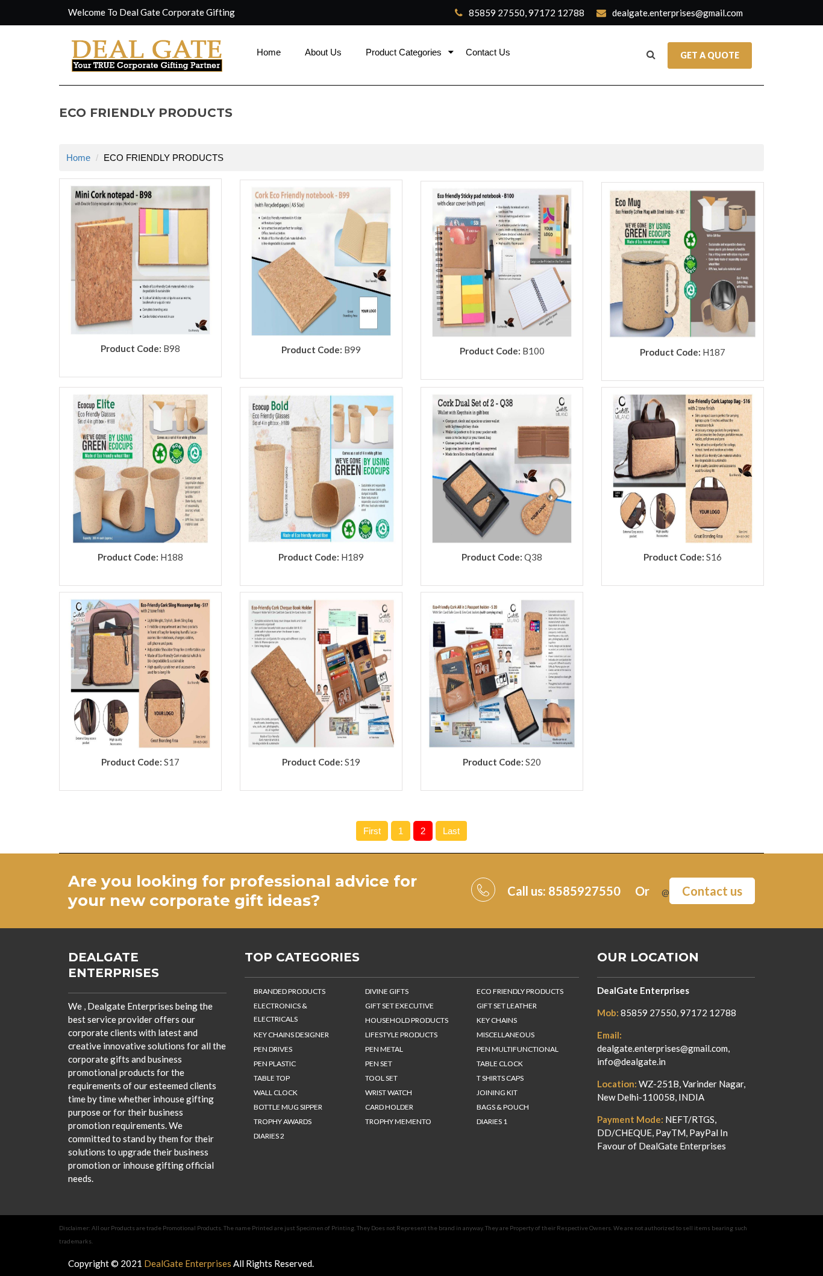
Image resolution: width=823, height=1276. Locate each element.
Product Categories (404, 52)
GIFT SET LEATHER (507, 1005)
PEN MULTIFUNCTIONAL (518, 1049)
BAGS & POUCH (503, 1106)
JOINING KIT (497, 1092)
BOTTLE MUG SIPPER (288, 1106)
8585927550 (584, 891)
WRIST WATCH (388, 1092)
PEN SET (378, 1063)
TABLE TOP (272, 1078)
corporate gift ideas (230, 900)
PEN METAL (384, 1049)
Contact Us (488, 52)
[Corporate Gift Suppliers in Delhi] (147, 55)
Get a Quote (709, 55)
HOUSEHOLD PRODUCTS (406, 1020)
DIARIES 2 (269, 1135)
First (372, 830)
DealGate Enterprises (643, 990)
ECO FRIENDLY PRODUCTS (520, 991)
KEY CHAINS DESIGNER (291, 1034)
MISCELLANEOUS (505, 1034)
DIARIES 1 (492, 1121)
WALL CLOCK (276, 1092)
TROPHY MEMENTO (398, 1121)
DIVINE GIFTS (386, 991)
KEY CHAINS (497, 1020)
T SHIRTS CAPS (500, 1078)
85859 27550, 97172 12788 (525, 12)
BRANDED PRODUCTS (289, 991)
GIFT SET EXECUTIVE (399, 1005)
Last (451, 830)
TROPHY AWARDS (282, 1121)
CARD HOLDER (389, 1106)
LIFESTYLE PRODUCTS (401, 1034)
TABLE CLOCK (500, 1063)
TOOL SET (381, 1078)
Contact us (712, 891)
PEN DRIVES (273, 1049)
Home (269, 52)
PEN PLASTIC (275, 1063)
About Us (323, 52)
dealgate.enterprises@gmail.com (676, 12)
